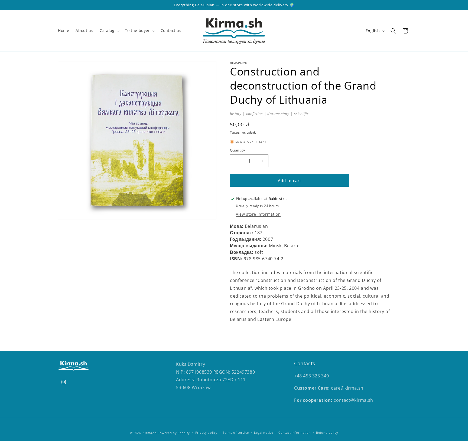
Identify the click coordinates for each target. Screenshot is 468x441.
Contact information (294, 432)
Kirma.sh (150, 433)
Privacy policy (206, 432)
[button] (109, 30)
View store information (258, 214)
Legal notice (263, 432)
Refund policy (327, 432)
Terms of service (236, 432)
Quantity (237, 150)
